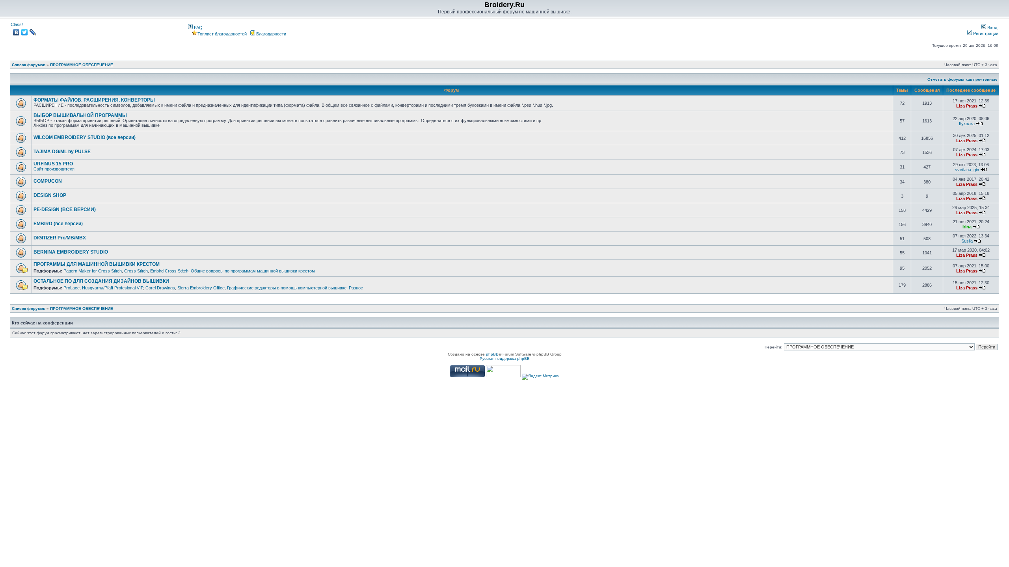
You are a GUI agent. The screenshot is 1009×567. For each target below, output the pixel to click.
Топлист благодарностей (222, 34)
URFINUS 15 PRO (53, 164)
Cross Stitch (136, 271)
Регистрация (985, 33)
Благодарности (270, 34)
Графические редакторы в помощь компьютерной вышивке (286, 287)
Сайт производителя (54, 169)
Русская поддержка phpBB (505, 358)
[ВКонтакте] (16, 32)
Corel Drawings (160, 287)
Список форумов (28, 65)
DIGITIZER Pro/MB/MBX (60, 238)
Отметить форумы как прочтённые (962, 79)
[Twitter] (24, 32)
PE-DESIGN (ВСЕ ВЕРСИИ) (65, 209)
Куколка (967, 123)
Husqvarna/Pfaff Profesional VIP (112, 287)
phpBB (492, 354)
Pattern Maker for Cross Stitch (92, 271)
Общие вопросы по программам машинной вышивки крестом (253, 271)
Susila (967, 241)
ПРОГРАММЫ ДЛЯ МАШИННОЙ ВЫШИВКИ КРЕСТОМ (97, 264)
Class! (17, 24)
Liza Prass (966, 106)
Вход (991, 27)
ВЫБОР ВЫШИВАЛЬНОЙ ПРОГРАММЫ (80, 115)
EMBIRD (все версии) (58, 223)
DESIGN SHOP (50, 195)
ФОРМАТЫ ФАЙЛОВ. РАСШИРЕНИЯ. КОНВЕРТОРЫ (94, 100)
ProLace (71, 287)
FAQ (198, 27)
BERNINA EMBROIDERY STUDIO (71, 252)
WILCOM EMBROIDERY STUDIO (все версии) (85, 137)
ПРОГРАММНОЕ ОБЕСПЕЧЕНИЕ (81, 65)
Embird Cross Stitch (169, 271)
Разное (356, 287)
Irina (967, 226)
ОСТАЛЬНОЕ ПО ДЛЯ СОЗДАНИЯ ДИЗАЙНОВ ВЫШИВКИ (101, 281)
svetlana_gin (967, 169)
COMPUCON (48, 181)
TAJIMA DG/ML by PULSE (62, 151)
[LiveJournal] (33, 32)
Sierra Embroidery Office (201, 287)
